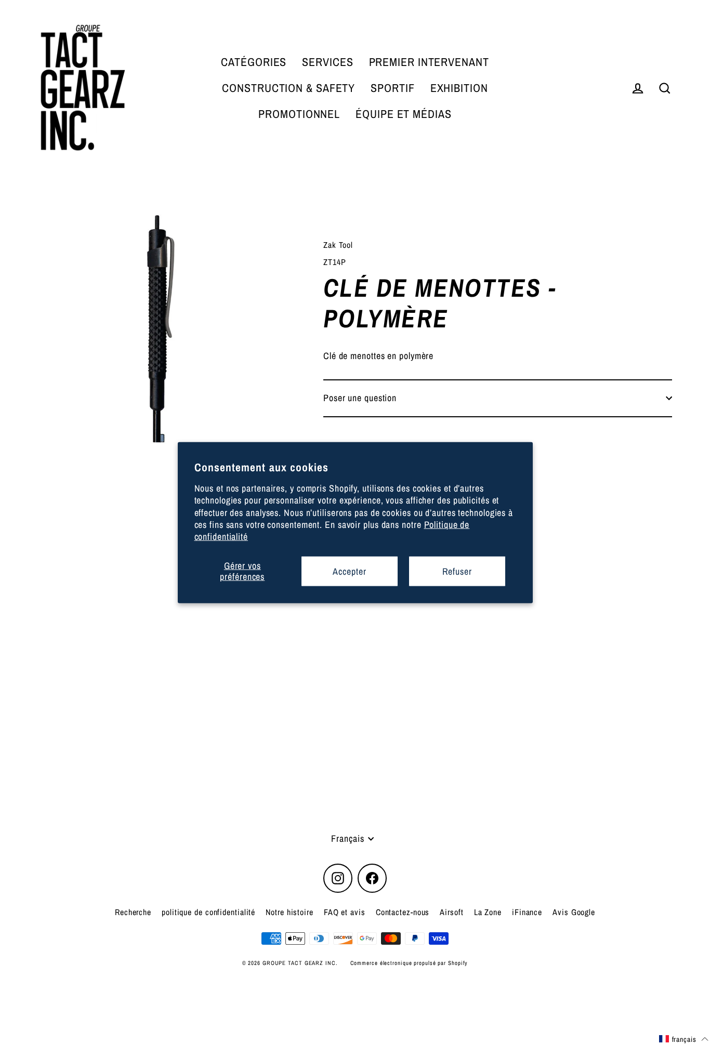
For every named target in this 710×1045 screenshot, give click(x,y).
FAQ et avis (344, 912)
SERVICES (327, 62)
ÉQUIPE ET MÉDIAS (403, 114)
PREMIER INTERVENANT (429, 62)
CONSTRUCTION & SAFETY (288, 88)
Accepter (349, 570)
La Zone (488, 912)
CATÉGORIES (253, 62)
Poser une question (360, 397)
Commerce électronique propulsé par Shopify (409, 963)
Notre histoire (289, 912)
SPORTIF (392, 88)
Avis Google (574, 912)
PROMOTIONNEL (299, 114)
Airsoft (451, 912)
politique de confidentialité (208, 912)
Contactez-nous (403, 912)
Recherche (133, 912)
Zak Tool (338, 244)
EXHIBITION (459, 88)
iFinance (527, 912)
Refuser (457, 570)
